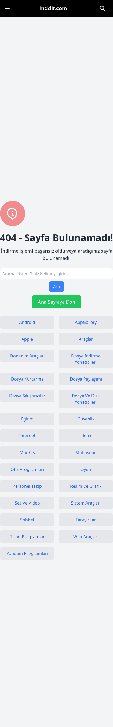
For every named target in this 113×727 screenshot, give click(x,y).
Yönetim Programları (27, 553)
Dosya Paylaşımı (86, 379)
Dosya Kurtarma (27, 379)
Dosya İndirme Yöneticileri (85, 359)
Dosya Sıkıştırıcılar (27, 396)
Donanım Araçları (27, 356)
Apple (27, 339)
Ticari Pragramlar (27, 536)
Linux (86, 436)
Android (27, 322)
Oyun (85, 469)
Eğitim (27, 419)
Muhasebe (85, 452)
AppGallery (86, 322)
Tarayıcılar (86, 520)
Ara (56, 286)
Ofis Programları (27, 469)
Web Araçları (86, 536)
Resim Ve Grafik (86, 486)
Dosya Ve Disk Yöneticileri (86, 399)
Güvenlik (86, 419)
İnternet (27, 436)
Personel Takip (27, 486)
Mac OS (27, 452)
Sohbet (27, 520)
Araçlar (86, 339)
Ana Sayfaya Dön (56, 302)
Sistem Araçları (86, 503)
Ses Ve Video (27, 503)
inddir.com (53, 8)
